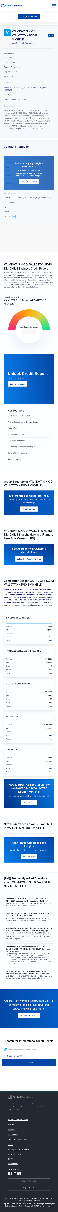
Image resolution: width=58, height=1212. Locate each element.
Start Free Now (29, 509)
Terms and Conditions (17, 1139)
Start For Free (29, 802)
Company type (9, 62)
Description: (8, 106)
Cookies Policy (14, 1154)
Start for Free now (29, 181)
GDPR (10, 1159)
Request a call (29, 1188)
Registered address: (12, 193)
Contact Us (13, 1134)
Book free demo (29, 1181)
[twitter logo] (9, 216)
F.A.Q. (10, 1144)
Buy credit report (17, 384)
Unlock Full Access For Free (29, 559)
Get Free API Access (29, 1015)
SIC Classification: (11, 83)
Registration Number (12, 72)
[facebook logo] (5, 216)
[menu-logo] (12, 5)
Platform (11, 1124)
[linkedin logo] (14, 216)
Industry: (7, 95)
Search (29, 1062)
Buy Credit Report (30, 16)
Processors (13, 1163)
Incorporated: (9, 53)
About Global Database (18, 1119)
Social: (6, 212)
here (36, 602)
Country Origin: (9, 202)
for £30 (29, 331)
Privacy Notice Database (18, 1149)
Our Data (11, 1129)
